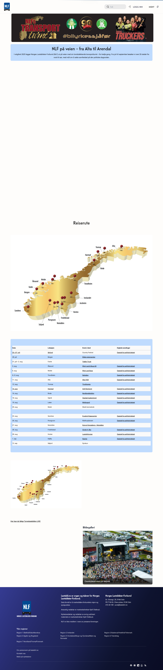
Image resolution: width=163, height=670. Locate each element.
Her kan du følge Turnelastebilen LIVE (25, 521)
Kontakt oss (21, 654)
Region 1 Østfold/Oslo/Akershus (28, 633)
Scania (84, 439)
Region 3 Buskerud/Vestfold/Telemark (118, 633)
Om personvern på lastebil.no (27, 650)
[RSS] (145, 665)
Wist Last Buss (87, 371)
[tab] (84, 576)
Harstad (50, 389)
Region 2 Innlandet (67, 633)
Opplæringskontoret (89, 398)
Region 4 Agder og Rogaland (27, 636)
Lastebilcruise (87, 434)
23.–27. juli (16, 352)
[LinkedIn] (138, 665)
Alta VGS (85, 380)
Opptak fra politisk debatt (126, 352)
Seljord (50, 352)
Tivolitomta (86, 384)
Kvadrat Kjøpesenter (89, 416)
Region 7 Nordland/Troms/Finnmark (30, 642)
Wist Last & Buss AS (89, 366)
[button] (154, 6)
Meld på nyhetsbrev (24, 657)
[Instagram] (142, 665)
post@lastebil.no (121, 605)
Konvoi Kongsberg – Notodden (93, 425)
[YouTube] (135, 665)
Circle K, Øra (86, 430)
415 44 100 (109, 605)
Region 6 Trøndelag (111, 636)
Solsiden (85, 375)
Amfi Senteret (87, 389)
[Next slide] (148, 557)
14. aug (15, 389)
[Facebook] (131, 665)
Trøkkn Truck (86, 362)
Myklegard (86, 402)
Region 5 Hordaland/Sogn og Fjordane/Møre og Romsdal (78, 637)
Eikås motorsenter (88, 357)
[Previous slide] (87, 557)
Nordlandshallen (88, 393)
